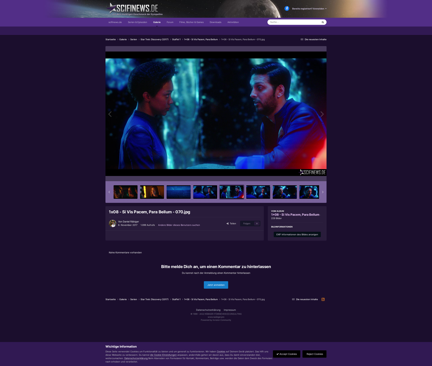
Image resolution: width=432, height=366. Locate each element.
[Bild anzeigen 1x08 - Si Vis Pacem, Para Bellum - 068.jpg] (179, 192)
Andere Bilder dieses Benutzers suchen (179, 225)
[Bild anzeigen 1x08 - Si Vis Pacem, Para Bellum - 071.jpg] (258, 192)
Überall (311, 22)
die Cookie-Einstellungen (163, 355)
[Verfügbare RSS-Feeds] (323, 299)
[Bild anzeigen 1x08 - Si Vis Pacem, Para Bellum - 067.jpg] (152, 192)
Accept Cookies (288, 353)
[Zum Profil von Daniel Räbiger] (112, 223)
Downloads (215, 22)
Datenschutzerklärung (208, 309)
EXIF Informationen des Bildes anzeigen (297, 234)
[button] (109, 192)
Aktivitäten (233, 22)
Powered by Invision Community (216, 320)
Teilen (232, 223)
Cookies (221, 351)
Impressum (230, 309)
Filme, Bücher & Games (191, 22)
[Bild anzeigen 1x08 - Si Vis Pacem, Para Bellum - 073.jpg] (311, 192)
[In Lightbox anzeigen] (216, 114)
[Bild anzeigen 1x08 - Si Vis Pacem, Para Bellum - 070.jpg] (232, 192)
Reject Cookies (314, 353)
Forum (170, 22)
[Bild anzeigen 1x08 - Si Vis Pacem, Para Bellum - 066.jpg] (126, 192)
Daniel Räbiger (131, 221)
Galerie (157, 22)
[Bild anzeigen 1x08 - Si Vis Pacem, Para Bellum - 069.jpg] (205, 192)
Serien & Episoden (137, 22)
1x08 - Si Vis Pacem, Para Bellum (295, 214)
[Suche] (323, 22)
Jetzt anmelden (216, 284)
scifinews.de (115, 22)
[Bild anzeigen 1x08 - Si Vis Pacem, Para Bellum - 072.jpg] (285, 192)
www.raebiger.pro (216, 317)
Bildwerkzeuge (311, 175)
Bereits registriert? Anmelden (308, 8)
